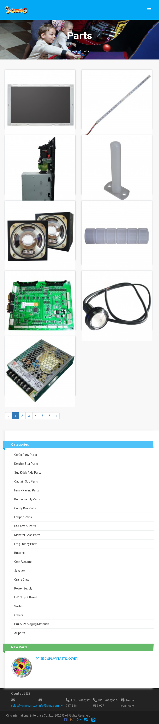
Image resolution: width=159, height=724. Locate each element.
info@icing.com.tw (51, 705)
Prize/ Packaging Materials (31, 624)
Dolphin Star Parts (26, 463)
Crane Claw (21, 579)
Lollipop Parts (23, 517)
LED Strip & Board (25, 597)
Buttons (19, 552)
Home (74, 51)
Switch (18, 606)
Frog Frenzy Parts (25, 544)
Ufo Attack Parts (25, 526)
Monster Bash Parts (27, 535)
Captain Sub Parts (26, 481)
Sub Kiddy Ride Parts (27, 472)
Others (18, 615)
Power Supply (23, 588)
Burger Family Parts (27, 499)
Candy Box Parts (25, 508)
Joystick (19, 570)
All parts (19, 633)
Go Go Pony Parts (25, 454)
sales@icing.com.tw (24, 705)
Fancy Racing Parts (26, 490)
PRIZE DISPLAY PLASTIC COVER (57, 658)
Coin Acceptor (23, 561)
